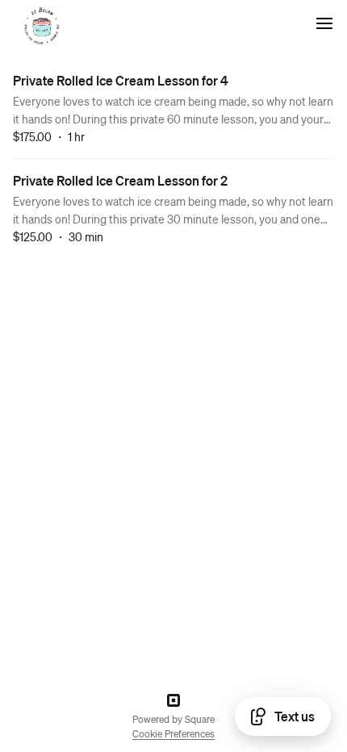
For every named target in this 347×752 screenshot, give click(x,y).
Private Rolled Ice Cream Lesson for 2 (120, 180)
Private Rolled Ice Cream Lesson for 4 (120, 80)
